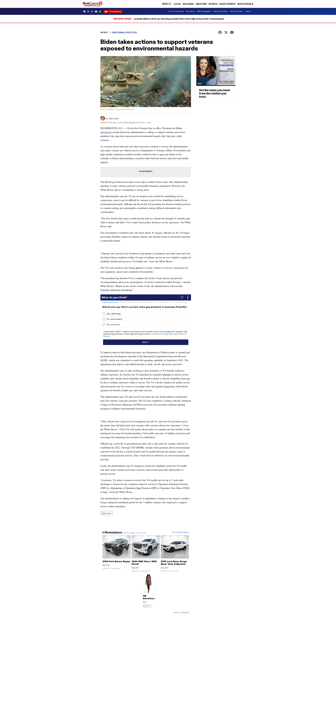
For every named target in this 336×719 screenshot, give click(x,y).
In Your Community (176, 11)
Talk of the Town (236, 11)
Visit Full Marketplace (180, 532)
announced (105, 132)
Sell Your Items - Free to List (134, 533)
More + (248, 11)
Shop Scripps (227, 4)
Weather (201, 4)
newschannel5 (85, 12)
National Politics (124, 32)
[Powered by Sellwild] (185, 612)
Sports (213, 4)
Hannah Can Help (220, 11)
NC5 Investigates (204, 11)
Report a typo (106, 513)
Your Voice (190, 11)
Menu (165, 4)
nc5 (92, 12)
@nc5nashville (100, 12)
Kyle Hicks (114, 118)
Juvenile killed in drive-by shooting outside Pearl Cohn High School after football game (178, 18)
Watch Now (244, 4)
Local (177, 4)
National (188, 4)
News (104, 32)
